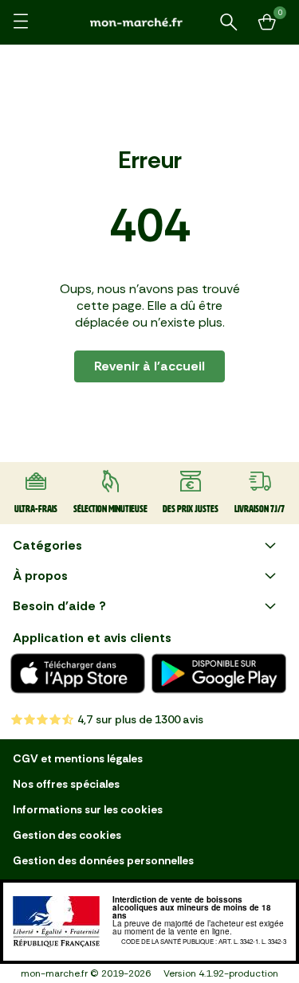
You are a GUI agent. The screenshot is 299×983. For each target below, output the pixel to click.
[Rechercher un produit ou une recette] (229, 22)
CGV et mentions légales (78, 758)
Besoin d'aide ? (59, 605)
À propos (40, 575)
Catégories (47, 545)
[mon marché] (150, 22)
